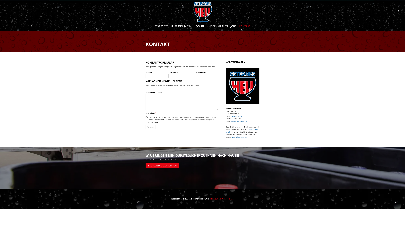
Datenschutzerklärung (239, 137)
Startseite (161, 26)
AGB (233, 199)
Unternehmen (180, 26)
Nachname (174, 72)
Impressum (214, 199)
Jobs (233, 26)
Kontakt (244, 26)
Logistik (200, 26)
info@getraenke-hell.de (239, 121)
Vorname (149, 72)
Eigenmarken (219, 26)
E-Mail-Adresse (201, 72)
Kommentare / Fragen (154, 92)
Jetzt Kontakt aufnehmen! (162, 165)
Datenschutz (151, 113)
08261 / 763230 (237, 116)
